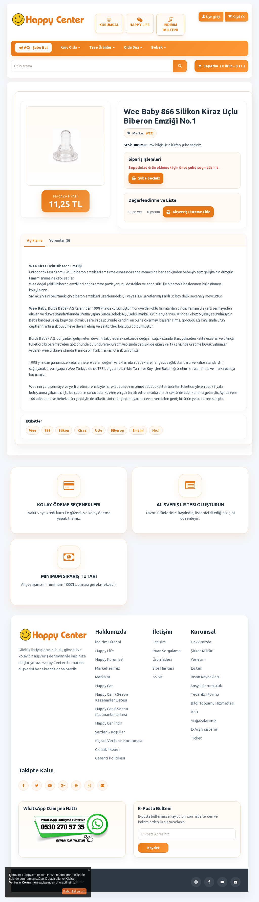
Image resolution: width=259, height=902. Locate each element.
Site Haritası (163, 668)
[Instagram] (89, 785)
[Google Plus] (63, 785)
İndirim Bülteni (108, 642)
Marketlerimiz (107, 668)
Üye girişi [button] (212, 17)
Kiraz (82, 430)
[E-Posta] (102, 785)
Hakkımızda (201, 642)
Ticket (196, 738)
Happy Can (104, 686)
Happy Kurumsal (109, 659)
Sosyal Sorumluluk (206, 686)
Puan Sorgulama (167, 651)
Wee (32, 430)
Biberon (117, 430)
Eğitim (196, 668)
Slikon (64, 430)
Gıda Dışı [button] (132, 47)
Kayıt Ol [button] (238, 17)
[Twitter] (37, 785)
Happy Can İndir (108, 723)
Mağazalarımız (203, 720)
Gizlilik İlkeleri (107, 749)
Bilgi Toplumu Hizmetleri (212, 703)
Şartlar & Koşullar (110, 732)
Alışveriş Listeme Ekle (191, 212)
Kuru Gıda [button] (69, 47)
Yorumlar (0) (59, 240)
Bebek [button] (157, 47)
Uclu (98, 430)
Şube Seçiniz (148, 178)
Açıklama (34, 240)
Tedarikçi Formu (205, 694)
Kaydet (153, 848)
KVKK (158, 677)
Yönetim (198, 659)
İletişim (159, 642)
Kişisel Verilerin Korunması (118, 740)
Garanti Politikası (110, 758)
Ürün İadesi (162, 659)
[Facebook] (23, 785)
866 (47, 430)
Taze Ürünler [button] (100, 47)
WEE (149, 133)
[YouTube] (50, 785)
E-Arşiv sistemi (204, 729)
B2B (194, 712)
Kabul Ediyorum (74, 891)
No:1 (156, 430)
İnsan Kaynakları (205, 677)
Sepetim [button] (224, 66)
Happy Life (104, 651)
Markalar (102, 677)
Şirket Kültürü (202, 651)
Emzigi (138, 430)
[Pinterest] (76, 785)
